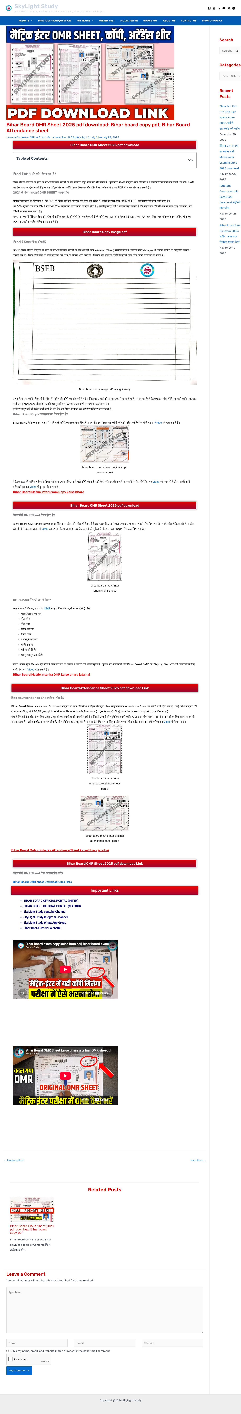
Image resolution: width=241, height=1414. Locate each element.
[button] (30, 20)
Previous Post (13, 1160)
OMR (45, 528)
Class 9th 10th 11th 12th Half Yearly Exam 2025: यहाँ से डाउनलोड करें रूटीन (230, 117)
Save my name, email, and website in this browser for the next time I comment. (60, 1350)
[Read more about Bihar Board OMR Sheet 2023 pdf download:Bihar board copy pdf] (32, 1209)
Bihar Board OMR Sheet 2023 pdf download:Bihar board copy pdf (32, 1229)
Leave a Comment (17, 137)
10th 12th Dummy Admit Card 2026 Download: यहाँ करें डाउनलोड (230, 197)
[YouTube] (223, 8)
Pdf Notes (83, 21)
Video (158, 422)
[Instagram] (214, 8)
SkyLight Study (36, 6)
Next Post (198, 1160)
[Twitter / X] (228, 8)
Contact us (188, 21)
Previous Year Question (54, 21)
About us (169, 21)
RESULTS (24, 21)
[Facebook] (209, 8)
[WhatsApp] (219, 8)
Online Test (107, 21)
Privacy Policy (212, 21)
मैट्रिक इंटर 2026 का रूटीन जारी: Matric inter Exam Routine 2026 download (229, 157)
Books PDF (150, 21)
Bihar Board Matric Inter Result (50, 137)
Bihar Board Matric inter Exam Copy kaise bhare (48, 492)
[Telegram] (233, 8)
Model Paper (129, 21)
